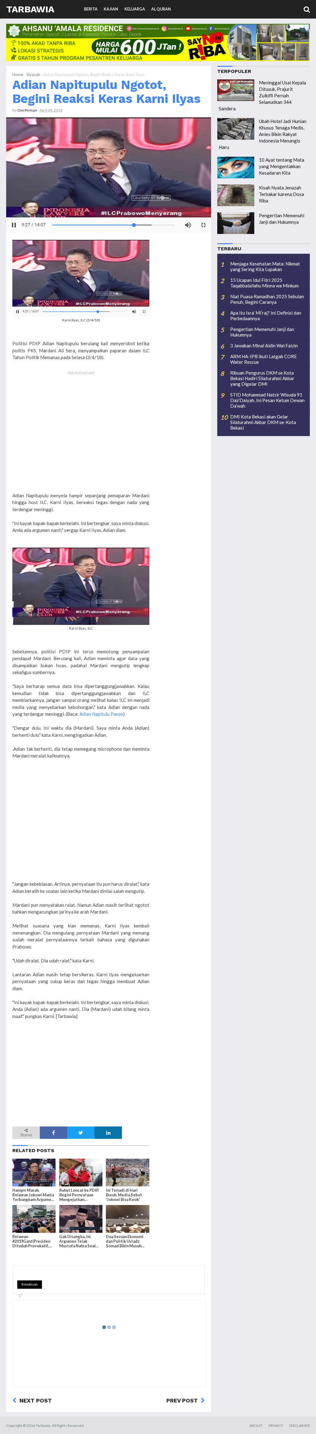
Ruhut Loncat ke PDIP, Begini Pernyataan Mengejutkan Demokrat (79, 1195)
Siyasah (33, 74)
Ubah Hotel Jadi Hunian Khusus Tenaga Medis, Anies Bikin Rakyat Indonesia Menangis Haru (262, 134)
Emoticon (30, 1284)
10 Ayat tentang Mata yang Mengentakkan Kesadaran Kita (281, 166)
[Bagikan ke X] (81, 1132)
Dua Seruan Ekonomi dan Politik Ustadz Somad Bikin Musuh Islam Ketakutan (124, 1241)
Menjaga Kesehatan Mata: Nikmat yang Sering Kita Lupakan (265, 266)
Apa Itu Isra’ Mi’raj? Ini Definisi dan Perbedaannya (265, 315)
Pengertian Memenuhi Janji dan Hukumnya (262, 331)
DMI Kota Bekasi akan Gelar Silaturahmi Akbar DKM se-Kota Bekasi (263, 422)
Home (17, 74)
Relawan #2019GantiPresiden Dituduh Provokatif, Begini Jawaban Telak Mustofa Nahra (32, 1241)
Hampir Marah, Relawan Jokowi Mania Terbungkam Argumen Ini (33, 1195)
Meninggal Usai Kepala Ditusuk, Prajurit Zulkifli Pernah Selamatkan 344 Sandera (262, 95)
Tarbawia (30, 9)
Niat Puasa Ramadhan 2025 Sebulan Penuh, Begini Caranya (267, 299)
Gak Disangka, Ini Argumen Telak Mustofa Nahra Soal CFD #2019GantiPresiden (78, 1241)
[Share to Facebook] (53, 1132)
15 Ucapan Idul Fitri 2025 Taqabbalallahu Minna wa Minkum (264, 282)
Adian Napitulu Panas (101, 714)
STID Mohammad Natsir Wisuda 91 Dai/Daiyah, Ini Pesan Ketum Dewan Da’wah (267, 400)
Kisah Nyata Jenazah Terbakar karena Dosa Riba (281, 194)
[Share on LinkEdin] (108, 1132)
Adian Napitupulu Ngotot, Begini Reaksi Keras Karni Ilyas (106, 91)
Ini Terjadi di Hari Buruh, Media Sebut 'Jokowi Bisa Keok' (124, 1195)
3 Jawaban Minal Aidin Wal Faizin (264, 345)
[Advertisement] (80, 435)
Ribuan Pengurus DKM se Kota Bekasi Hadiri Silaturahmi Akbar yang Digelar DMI (262, 378)
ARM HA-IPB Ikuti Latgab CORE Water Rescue (263, 359)
